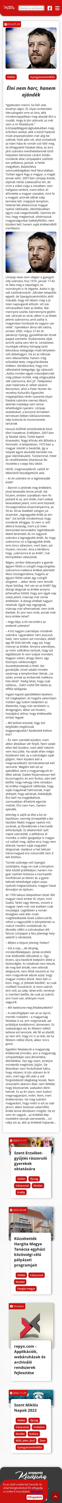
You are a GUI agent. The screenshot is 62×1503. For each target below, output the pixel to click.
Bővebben (37, 1491)
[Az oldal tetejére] (55, 1496)
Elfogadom (34, 1497)
